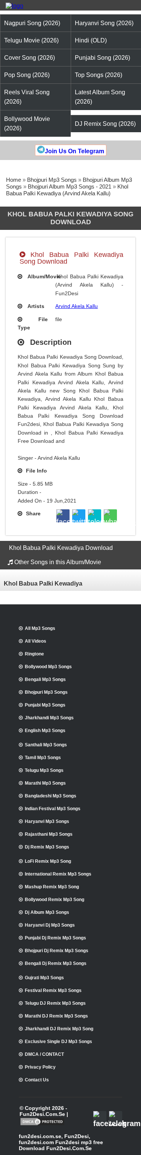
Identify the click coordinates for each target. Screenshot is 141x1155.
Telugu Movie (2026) (31, 40)
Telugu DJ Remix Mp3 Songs (55, 1003)
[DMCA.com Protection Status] (42, 1124)
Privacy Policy (40, 1067)
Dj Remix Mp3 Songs (47, 847)
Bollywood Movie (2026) (27, 123)
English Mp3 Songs (45, 730)
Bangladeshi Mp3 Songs (50, 796)
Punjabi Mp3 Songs (45, 705)
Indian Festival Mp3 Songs (52, 808)
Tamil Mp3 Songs (43, 757)
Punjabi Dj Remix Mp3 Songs (55, 938)
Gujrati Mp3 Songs (44, 977)
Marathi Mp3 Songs (45, 783)
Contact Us (37, 1080)
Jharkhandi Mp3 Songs (49, 717)
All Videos (35, 641)
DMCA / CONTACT (44, 1054)
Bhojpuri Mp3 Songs (52, 180)
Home (13, 180)
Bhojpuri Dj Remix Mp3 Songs (56, 950)
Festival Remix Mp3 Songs (53, 990)
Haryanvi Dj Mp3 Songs (50, 925)
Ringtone (34, 654)
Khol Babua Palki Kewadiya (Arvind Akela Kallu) (67, 189)
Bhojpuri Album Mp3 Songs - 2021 (69, 186)
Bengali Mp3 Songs (45, 679)
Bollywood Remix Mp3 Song (54, 899)
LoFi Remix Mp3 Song (48, 861)
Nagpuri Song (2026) (32, 23)
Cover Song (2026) (29, 57)
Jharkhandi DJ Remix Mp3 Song (59, 1028)
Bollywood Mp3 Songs (48, 666)
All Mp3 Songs (40, 628)
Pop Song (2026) (27, 75)
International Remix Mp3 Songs (58, 874)
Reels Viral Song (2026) (27, 97)
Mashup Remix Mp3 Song (52, 886)
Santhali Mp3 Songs (46, 744)
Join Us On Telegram (74, 151)
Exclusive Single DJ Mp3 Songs (58, 1041)
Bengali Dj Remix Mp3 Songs (55, 963)
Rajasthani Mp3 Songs (49, 834)
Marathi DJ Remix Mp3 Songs (56, 1016)
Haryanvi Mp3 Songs (47, 821)
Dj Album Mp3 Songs (47, 912)
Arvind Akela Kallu (76, 306)
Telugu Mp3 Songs (44, 770)
